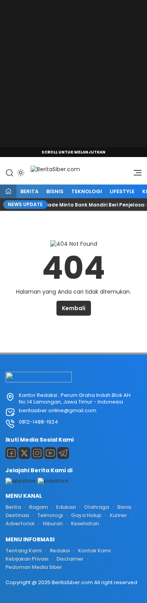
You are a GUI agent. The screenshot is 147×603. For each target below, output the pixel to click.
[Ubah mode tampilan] (20, 173)
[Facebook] (11, 453)
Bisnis (55, 191)
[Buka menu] (135, 174)
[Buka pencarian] (9, 172)
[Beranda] (8, 192)
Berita (29, 191)
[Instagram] (37, 453)
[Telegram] (63, 453)
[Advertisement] (73, 73)
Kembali (73, 308)
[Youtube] (50, 453)
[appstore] (20, 480)
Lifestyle (122, 191)
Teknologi (86, 191)
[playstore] (53, 480)
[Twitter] (24, 453)
